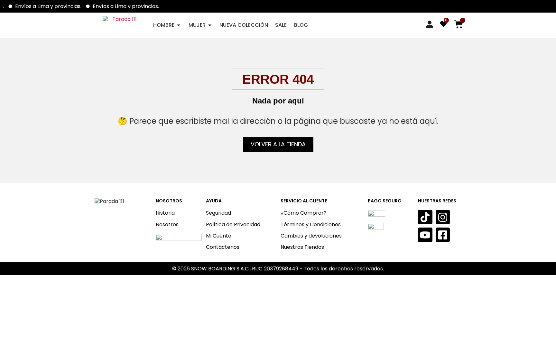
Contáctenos (222, 247)
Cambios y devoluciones (311, 235)
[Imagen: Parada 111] (122, 25)
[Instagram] (443, 217)
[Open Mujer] (209, 25)
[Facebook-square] (443, 235)
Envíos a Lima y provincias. (51, 6)
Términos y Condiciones (311, 224)
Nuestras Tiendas (302, 247)
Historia (165, 213)
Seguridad (218, 213)
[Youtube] (425, 235)
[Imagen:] (179, 247)
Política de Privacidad (233, 224)
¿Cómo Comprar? (304, 213)
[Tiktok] (425, 217)
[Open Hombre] (178, 25)
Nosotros (167, 224)
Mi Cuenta (218, 235)
